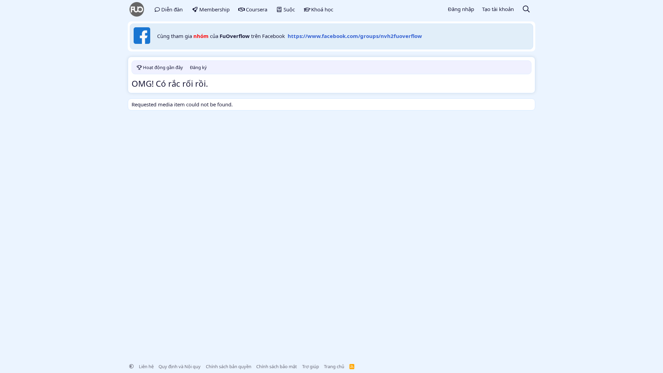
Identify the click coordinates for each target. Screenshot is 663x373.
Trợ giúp (310, 366)
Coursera (256, 9)
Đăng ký (198, 67)
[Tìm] (526, 9)
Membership (214, 9)
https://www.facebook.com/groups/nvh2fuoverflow (355, 35)
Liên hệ (146, 366)
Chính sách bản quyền (228, 366)
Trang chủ (334, 366)
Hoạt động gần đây (163, 67)
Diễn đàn (172, 9)
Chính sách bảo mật (276, 366)
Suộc (289, 9)
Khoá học (322, 9)
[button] (131, 366)
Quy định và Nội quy (179, 366)
